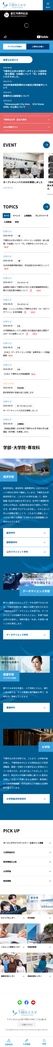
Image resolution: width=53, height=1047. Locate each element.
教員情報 (7, 880)
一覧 (46, 144)
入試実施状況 (9, 852)
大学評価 (7, 871)
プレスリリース (41, 215)
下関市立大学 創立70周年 (14, 119)
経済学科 (10, 532)
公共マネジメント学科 (17, 551)
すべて (6, 215)
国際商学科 (11, 542)
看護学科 (10, 707)
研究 (17, 221)
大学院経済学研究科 (16, 798)
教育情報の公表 (10, 861)
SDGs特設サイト (10, 126)
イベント (16, 215)
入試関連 (7, 221)
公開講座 (28, 215)
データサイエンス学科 (17, 634)
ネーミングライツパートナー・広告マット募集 (23, 842)
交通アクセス (27, 1024)
